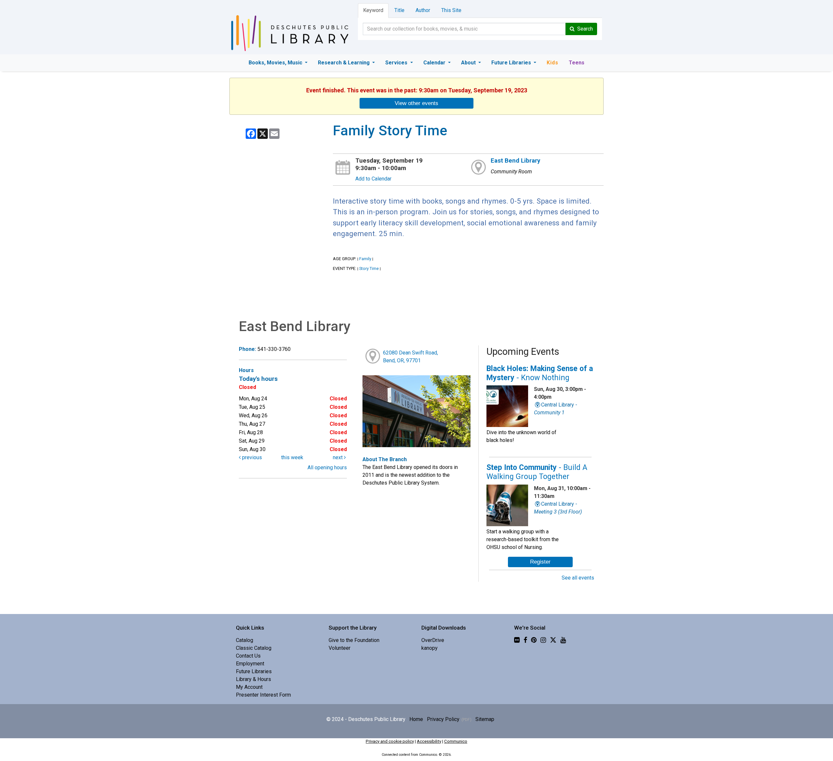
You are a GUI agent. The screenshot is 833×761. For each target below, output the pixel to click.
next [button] (338, 457)
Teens (576, 63)
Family (365, 258)
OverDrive (432, 640)
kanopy (429, 648)
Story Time (369, 268)
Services (397, 63)
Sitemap (484, 719)
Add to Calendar (373, 179)
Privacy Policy (443, 719)
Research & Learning (344, 63)
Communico (455, 741)
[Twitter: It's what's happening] (553, 640)
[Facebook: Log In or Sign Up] (525, 640)
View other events (416, 103)
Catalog (244, 640)
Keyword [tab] (373, 10)
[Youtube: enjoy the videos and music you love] (563, 640)
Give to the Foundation (354, 640)
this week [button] (292, 457)
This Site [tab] (451, 10)
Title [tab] (399, 10)
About (469, 63)
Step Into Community (536, 472)
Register (540, 561)
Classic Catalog (253, 648)
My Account (249, 687)
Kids (552, 63)
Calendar (435, 63)
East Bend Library (515, 160)
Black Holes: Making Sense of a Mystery (539, 373)
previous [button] (251, 457)
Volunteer (339, 648)
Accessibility (429, 741)
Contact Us (248, 656)
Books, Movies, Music (276, 63)
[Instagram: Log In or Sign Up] (543, 640)
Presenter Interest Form (263, 695)
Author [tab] (423, 10)
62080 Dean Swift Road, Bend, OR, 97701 (410, 357)
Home (416, 719)
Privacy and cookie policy (390, 741)
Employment (250, 664)
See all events (578, 578)
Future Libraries (511, 63)
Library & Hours (253, 679)
